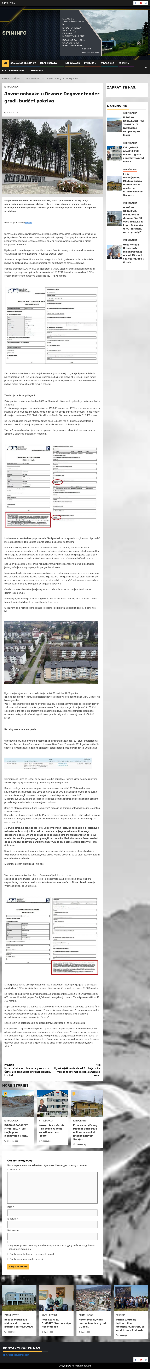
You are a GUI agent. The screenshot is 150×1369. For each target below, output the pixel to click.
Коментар (13, 1169)
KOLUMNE (89, 63)
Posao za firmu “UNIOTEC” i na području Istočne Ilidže (56, 1323)
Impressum (37, 70)
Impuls (28, 222)
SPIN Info (14, 33)
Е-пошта (12, 1218)
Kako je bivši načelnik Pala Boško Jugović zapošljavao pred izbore (133, 154)
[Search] (146, 67)
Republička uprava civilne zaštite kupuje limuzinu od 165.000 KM (18, 1323)
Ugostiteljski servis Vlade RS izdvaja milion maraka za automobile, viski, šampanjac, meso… (77, 1070)
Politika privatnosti (14, 70)
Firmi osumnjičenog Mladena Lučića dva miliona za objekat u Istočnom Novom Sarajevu (85, 1132)
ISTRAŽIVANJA (72, 63)
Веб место (13, 1230)
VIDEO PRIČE (107, 63)
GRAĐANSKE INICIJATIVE (23, 63)
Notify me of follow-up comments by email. (32, 1254)
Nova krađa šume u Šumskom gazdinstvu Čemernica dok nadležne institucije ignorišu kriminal (27, 1070)
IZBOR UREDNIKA (49, 63)
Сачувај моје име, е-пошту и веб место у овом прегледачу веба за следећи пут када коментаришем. (51, 1247)
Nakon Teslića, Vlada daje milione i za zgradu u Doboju (93, 1323)
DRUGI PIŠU (124, 63)
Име (10, 1207)
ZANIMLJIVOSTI (11, 1315)
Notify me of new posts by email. (27, 1259)
